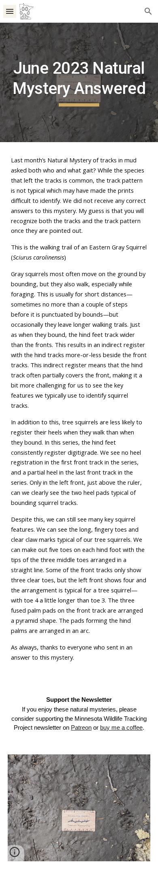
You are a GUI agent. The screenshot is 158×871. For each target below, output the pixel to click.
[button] (9, 11)
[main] (79, 82)
